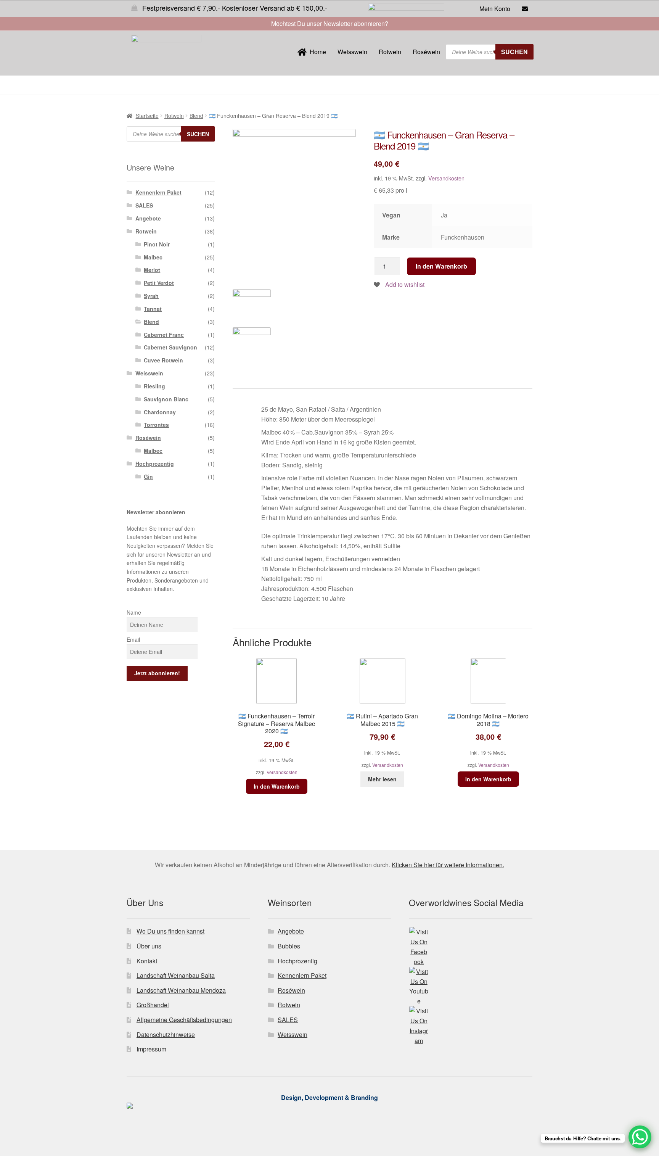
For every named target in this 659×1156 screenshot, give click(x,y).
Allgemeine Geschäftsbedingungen (184, 1019)
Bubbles (289, 946)
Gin (148, 476)
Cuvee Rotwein (163, 360)
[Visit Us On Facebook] (470, 947)
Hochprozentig (154, 463)
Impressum (151, 1049)
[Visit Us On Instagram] (470, 1026)
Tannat (153, 308)
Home (316, 51)
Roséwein (426, 51)
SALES (144, 205)
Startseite (147, 115)
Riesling (154, 386)
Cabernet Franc (164, 334)
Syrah (151, 295)
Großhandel (153, 1004)
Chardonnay (160, 412)
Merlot (152, 270)
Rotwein (390, 51)
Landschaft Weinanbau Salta (176, 975)
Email (133, 639)
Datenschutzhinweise (166, 1034)
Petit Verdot (159, 283)
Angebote (148, 218)
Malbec (153, 257)
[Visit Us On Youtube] (470, 986)
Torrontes (156, 424)
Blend (196, 115)
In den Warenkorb (441, 266)
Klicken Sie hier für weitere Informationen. (448, 864)
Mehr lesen (382, 779)
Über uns (149, 946)
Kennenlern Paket (158, 192)
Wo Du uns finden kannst (170, 931)
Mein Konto (494, 8)
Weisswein (352, 51)
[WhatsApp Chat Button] (639, 1136)
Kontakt (147, 960)
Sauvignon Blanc (166, 399)
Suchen (514, 51)
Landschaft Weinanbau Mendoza (181, 990)
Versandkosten (446, 178)
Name (134, 612)
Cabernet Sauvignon (170, 347)
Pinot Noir (157, 244)
